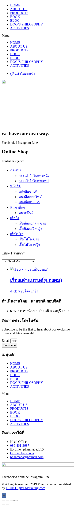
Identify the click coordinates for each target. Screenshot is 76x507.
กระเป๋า (15, 170)
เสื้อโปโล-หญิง (29, 244)
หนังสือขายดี (28, 191)
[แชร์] (12, 500)
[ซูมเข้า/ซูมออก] (3, 500)
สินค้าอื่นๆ (17, 207)
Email (6, 340)
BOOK (15, 16)
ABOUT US (18, 9)
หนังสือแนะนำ (29, 202)
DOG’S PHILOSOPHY (26, 24)
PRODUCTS (19, 13)
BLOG (15, 20)
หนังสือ (15, 186)
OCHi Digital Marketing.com (25, 488)
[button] (38, 35)
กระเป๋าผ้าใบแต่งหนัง (34, 175)
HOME (15, 5)
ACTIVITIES (19, 28)
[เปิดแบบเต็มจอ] (7, 500)
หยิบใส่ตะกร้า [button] (28, 291)
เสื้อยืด (14, 218)
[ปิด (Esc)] (16, 500)
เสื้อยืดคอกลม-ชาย (32, 223)
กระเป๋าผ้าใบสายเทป (34, 181)
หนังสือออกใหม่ (30, 197)
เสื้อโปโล (16, 234)
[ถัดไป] (7, 504)
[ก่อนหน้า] (3, 504)
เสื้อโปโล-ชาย (29, 239)
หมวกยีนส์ (26, 213)
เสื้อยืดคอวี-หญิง (30, 228)
